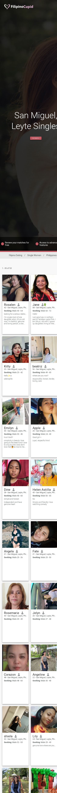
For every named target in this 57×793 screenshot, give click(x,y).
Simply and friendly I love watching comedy (43, 503)
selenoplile (8, 379)
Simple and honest (11, 499)
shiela (8, 736)
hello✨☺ (8, 376)
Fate (36, 551)
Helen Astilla (42, 489)
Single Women (34, 255)
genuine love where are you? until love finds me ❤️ (44, 745)
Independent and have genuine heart (13, 503)
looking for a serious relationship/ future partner (15, 314)
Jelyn (36, 613)
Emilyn (9, 428)
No (34, 499)
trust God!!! (8, 437)
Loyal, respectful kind (41, 440)
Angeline (39, 674)
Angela (9, 551)
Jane (36, 305)
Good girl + (37, 437)
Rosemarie (11, 613)
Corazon (10, 674)
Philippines (51, 255)
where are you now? (40, 376)
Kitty (7, 366)
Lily (35, 736)
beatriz (37, 366)
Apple (37, 428)
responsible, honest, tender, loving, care (44, 380)
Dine (7, 489)
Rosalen (9, 305)
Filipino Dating (15, 255)
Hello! (35, 314)
